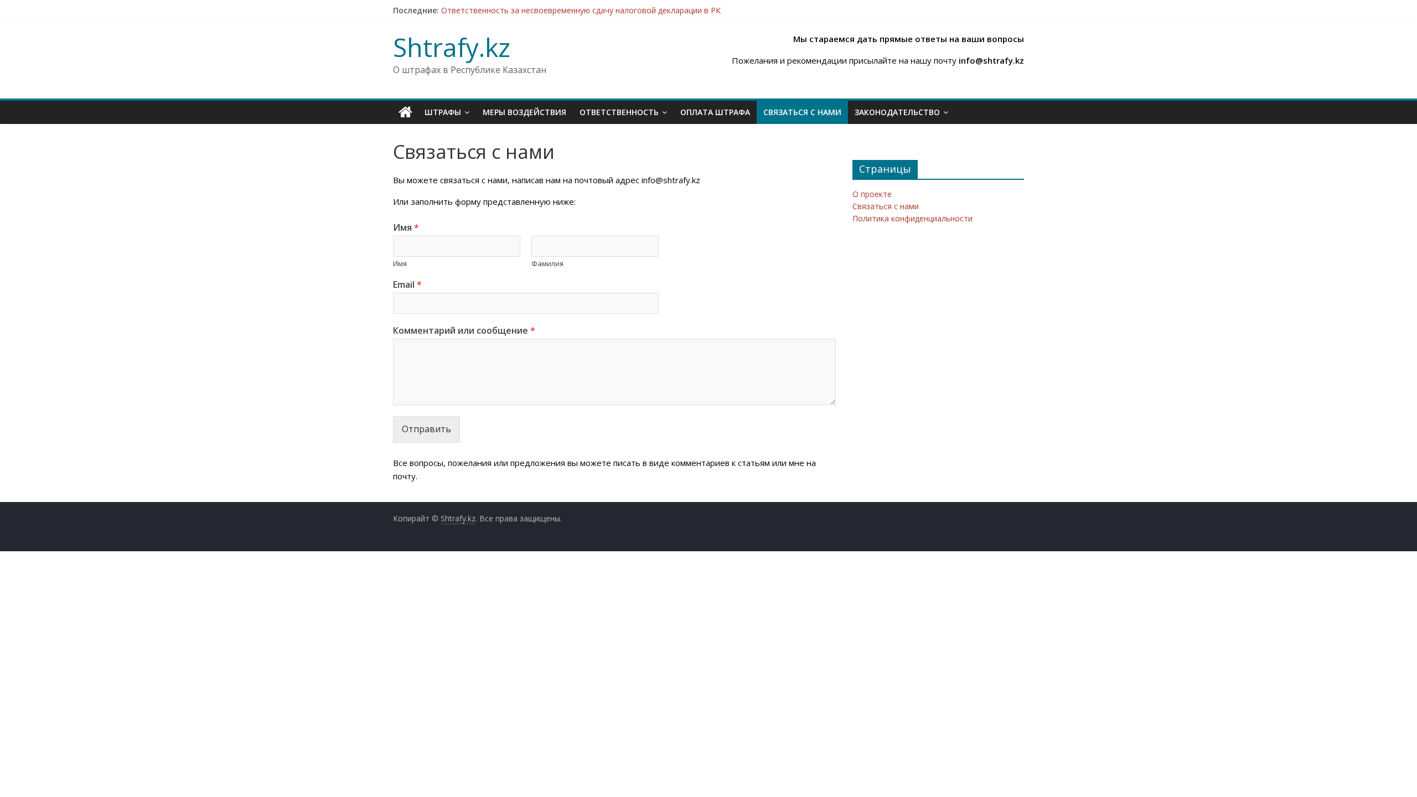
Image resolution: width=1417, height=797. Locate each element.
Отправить (426, 429)
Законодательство (897, 112)
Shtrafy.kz (451, 47)
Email (407, 285)
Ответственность (619, 112)
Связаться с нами (802, 112)
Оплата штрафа (715, 112)
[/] (405, 112)
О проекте (872, 194)
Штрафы (443, 112)
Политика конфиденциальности (912, 218)
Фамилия (547, 263)
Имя (406, 228)
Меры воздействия (524, 112)
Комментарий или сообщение (464, 331)
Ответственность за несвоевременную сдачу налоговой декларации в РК (581, 10)
